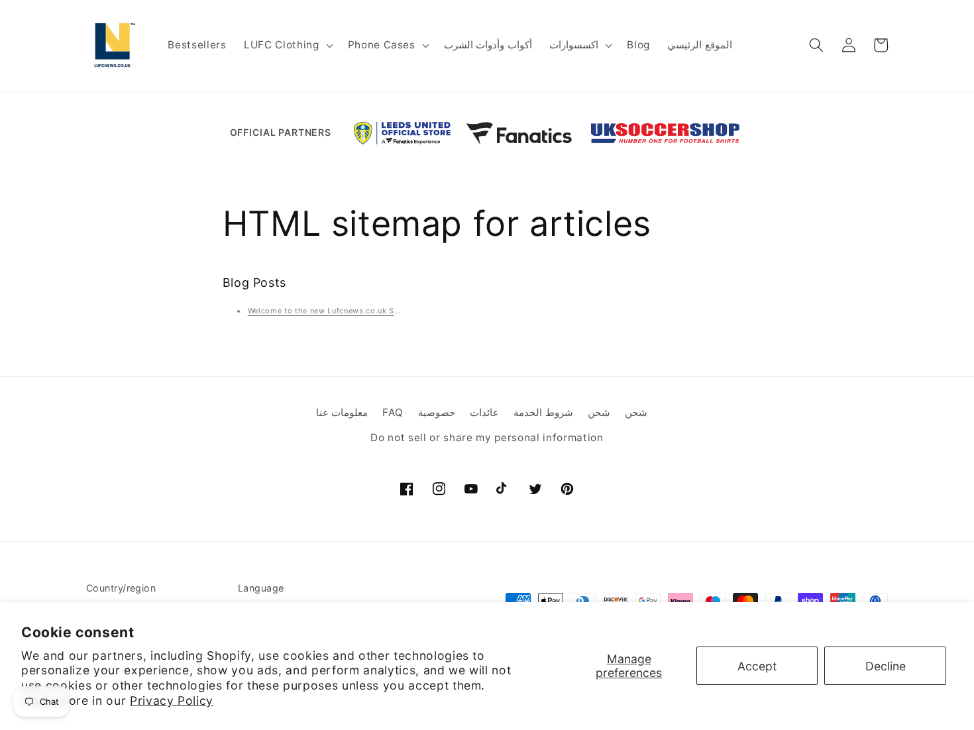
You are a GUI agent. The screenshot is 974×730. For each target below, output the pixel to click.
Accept (757, 666)
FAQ (392, 413)
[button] (287, 45)
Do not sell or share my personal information (486, 438)
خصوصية (436, 413)
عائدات (484, 413)
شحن (599, 413)
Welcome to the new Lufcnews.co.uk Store (329, 310)
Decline (885, 666)
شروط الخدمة (543, 413)
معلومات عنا (342, 413)
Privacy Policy (171, 700)
